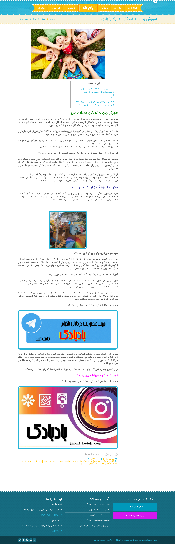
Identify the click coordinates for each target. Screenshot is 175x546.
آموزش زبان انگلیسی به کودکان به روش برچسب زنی (90, 525)
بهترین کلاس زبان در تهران (53, 461)
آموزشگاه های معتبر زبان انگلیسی (77, 461)
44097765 (45, 515)
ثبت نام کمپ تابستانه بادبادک (98, 520)
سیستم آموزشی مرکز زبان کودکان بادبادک (94, 102)
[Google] (27, 540)
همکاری (55, 8)
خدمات (118, 8)
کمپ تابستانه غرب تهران (100, 515)
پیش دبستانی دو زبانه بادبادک (98, 504)
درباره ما (132, 8)
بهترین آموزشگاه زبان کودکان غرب (98, 92)
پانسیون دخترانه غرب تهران (99, 509)
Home (52, 19)
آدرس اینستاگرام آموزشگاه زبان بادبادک (95, 105)
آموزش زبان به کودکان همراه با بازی (97, 89)
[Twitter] (19, 540)
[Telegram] (30, 540)
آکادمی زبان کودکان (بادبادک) (102, 461)
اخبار (85, 459)
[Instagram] (34, 540)
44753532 (57, 531)
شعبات (41, 8)
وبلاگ (104, 8)
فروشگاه (70, 8)
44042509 (57, 515)
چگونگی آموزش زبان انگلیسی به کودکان (96, 463)
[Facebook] (23, 540)
